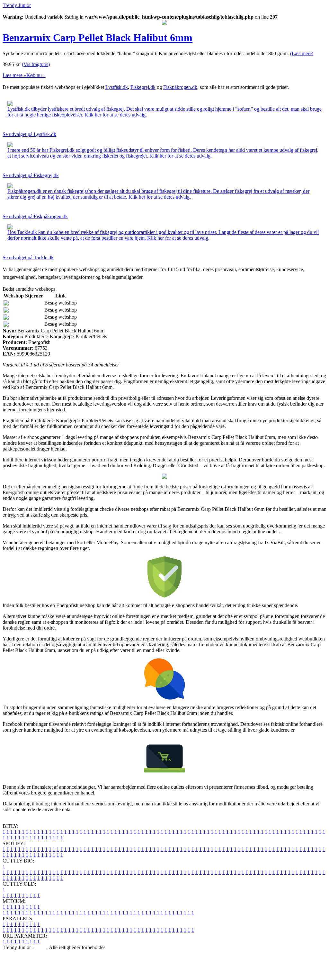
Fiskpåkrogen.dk (180, 87)
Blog (40, 947)
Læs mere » (14, 75)
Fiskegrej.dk (143, 87)
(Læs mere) (301, 53)
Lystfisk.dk (116, 87)
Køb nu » (36, 75)
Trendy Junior (17, 5)
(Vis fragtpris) (36, 64)
